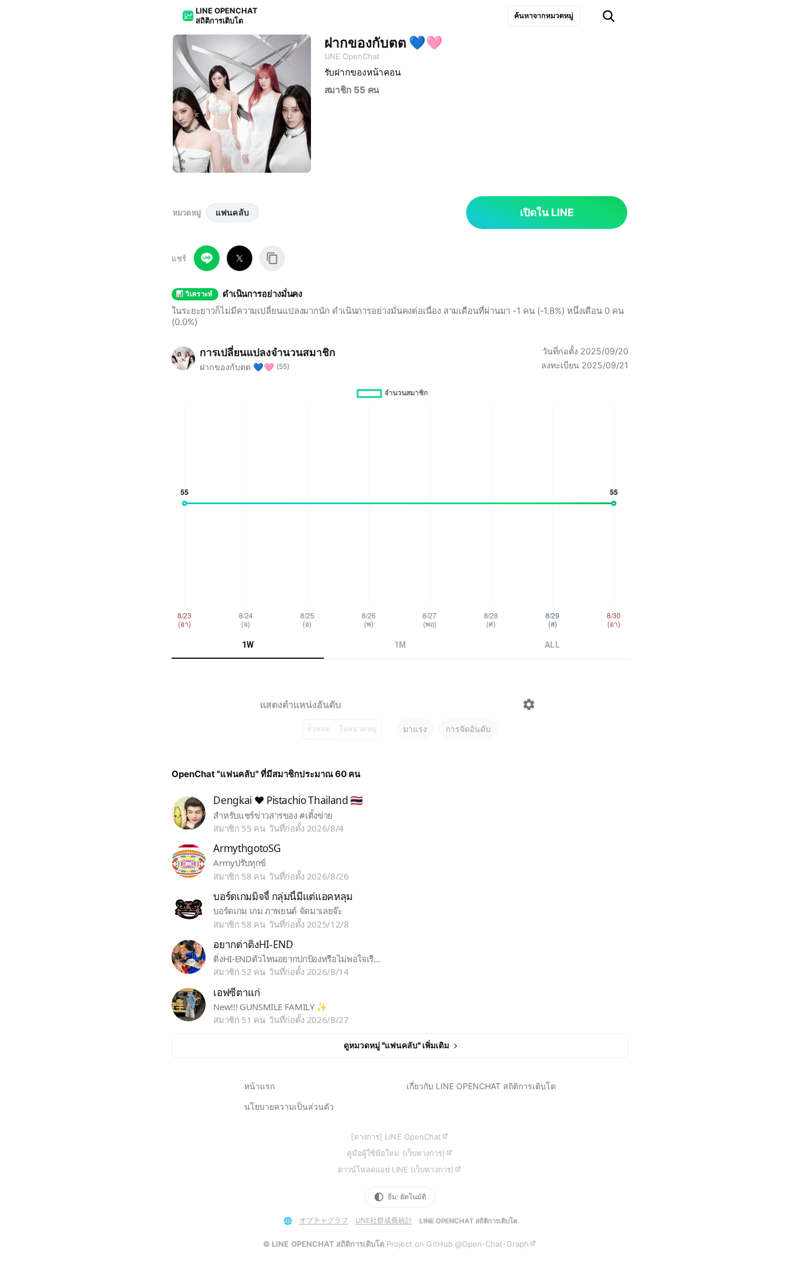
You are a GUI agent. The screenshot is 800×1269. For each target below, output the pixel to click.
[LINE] (207, 258)
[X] (239, 258)
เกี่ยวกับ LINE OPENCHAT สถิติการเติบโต (481, 1086)
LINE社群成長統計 (383, 1220)
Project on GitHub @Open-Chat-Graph (458, 1244)
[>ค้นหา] (608, 16)
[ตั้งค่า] (529, 704)
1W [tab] (248, 644)
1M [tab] (400, 644)
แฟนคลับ (232, 212)
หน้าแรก (259, 1086)
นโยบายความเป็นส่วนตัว (289, 1106)
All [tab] (552, 644)
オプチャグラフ (323, 1220)
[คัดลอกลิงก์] (272, 258)
